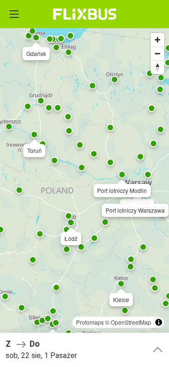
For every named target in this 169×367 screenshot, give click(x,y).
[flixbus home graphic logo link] (84, 14)
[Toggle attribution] (158, 322)
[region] (84, 183)
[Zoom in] (157, 40)
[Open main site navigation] (14, 14)
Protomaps (90, 322)
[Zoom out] (157, 53)
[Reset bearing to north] (157, 67)
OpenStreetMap (131, 322)
